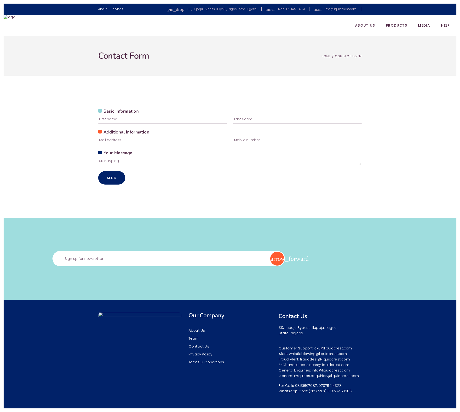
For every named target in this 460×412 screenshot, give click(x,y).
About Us (197, 330)
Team (194, 338)
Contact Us (199, 346)
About (102, 9)
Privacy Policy (200, 354)
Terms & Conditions (206, 362)
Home (326, 56)
